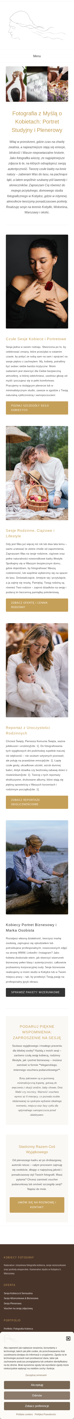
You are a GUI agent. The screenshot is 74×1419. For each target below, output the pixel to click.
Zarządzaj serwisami (36, 1375)
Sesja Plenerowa (12, 1303)
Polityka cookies (24, 1414)
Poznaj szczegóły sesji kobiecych (30, 407)
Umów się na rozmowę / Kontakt (37, 1205)
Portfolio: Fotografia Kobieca (18, 1328)
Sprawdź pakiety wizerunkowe (35, 992)
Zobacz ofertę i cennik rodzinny (29, 605)
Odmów (37, 1395)
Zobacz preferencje (37, 1406)
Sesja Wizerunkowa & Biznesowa (21, 1298)
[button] (68, 1338)
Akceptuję (37, 1384)
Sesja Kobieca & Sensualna (18, 1293)
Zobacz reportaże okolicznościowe (25, 802)
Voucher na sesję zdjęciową (18, 1308)
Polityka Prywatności (45, 1414)
